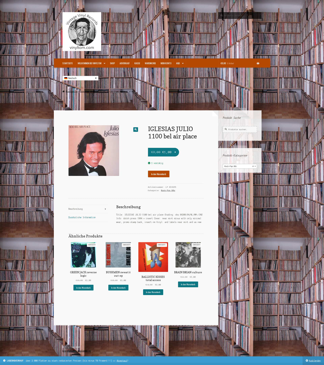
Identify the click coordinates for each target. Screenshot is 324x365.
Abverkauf (122, 361)
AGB (178, 63)
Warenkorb (150, 63)
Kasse (137, 63)
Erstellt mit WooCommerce (76, 351)
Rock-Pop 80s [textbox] (238, 166)
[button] (135, 129)
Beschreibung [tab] (76, 209)
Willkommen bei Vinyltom (89, 63)
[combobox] (240, 166)
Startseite (67, 63)
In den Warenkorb (158, 174)
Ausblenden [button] (315, 361)
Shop (112, 63)
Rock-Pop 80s (87, 91)
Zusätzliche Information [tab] (82, 217)
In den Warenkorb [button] (83, 287)
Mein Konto (166, 63)
